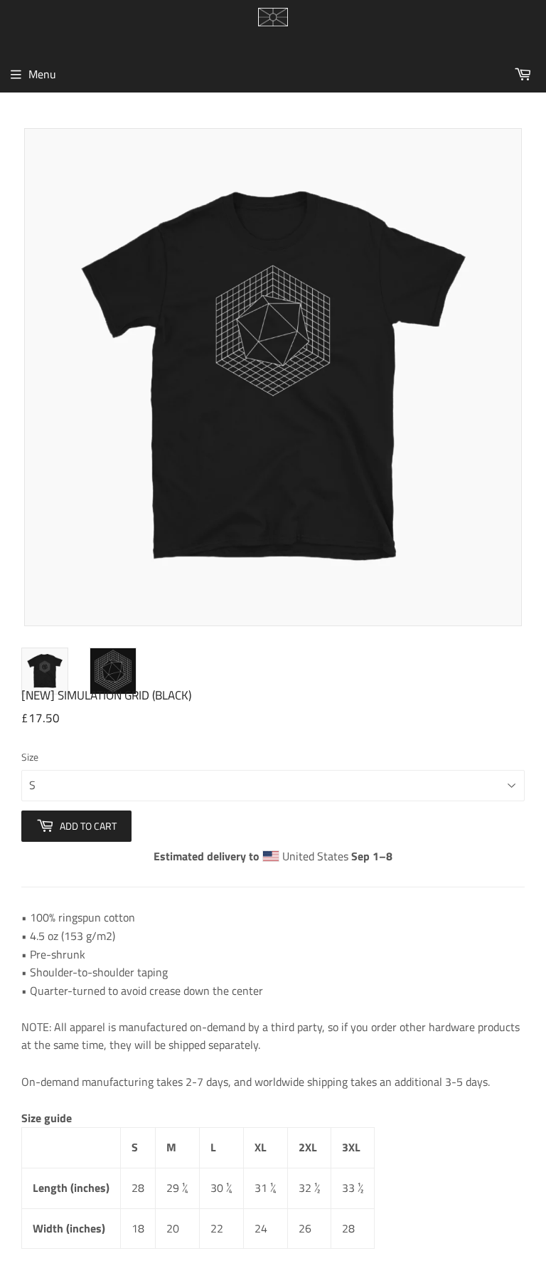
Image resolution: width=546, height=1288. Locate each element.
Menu (42, 74)
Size (29, 756)
